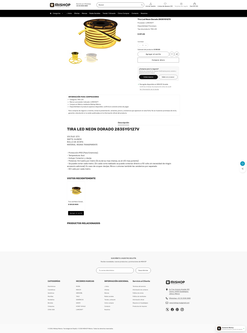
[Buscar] (142, 5)
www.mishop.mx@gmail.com (179, 303)
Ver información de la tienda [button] (149, 89)
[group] (74, 57)
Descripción (123, 122)
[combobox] (120, 5)
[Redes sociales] (242, 168)
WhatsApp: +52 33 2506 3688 (180, 298)
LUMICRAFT (149, 23)
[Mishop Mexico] (57, 5)
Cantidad (141, 42)
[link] (181, 5)
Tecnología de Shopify (70, 328)
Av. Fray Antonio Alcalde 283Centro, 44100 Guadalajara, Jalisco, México (179, 291)
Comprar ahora (158, 60)
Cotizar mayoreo (148, 77)
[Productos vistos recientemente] (242, 163)
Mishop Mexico (58, 328)
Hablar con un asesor (168, 77)
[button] (194, 5)
